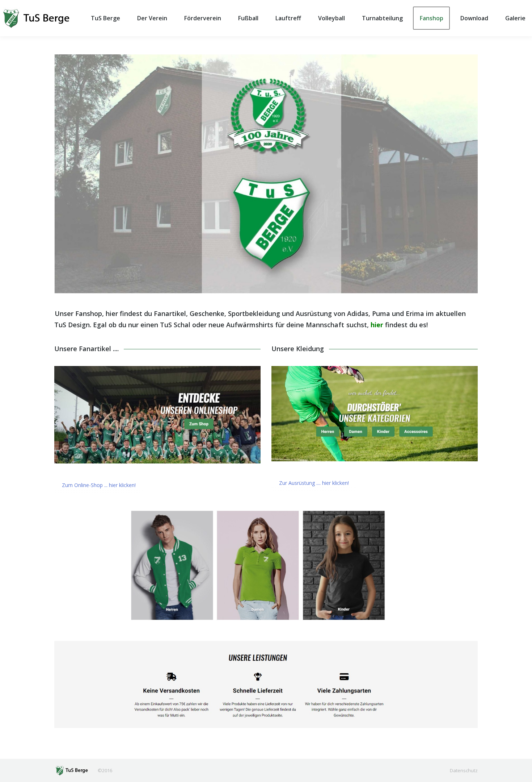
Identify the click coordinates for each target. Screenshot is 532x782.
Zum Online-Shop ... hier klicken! (99, 485)
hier (377, 324)
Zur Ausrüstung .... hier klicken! (314, 482)
